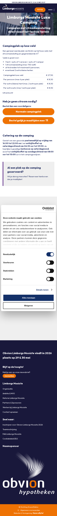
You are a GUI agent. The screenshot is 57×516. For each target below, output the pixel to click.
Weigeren (28, 305)
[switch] (50, 262)
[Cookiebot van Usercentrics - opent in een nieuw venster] (42, 208)
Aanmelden (9, 376)
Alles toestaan (28, 298)
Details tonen (42, 290)
